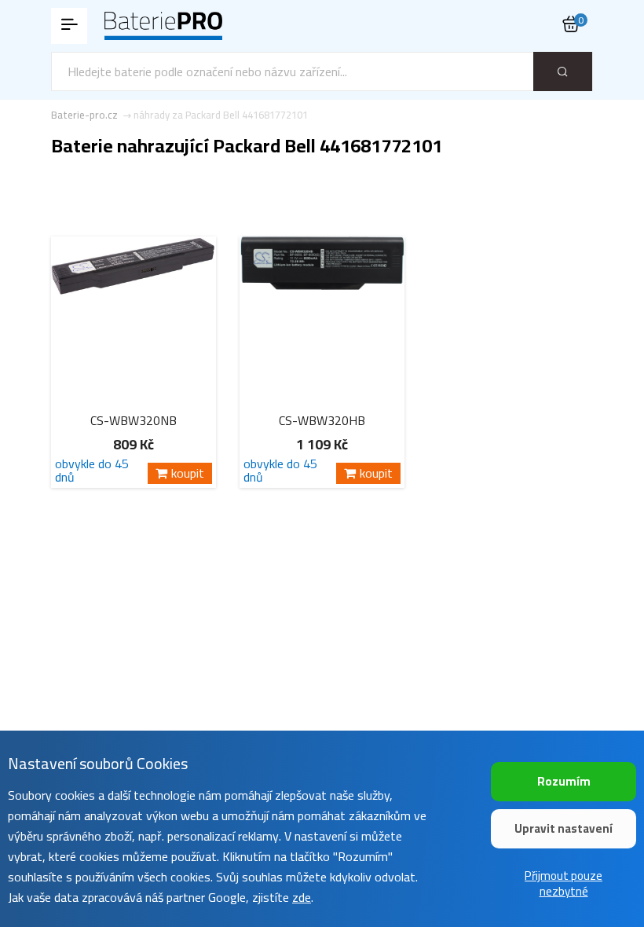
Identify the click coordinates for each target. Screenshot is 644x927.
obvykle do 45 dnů (92, 470)
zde (301, 897)
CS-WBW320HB (322, 420)
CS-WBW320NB (133, 420)
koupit (187, 473)
